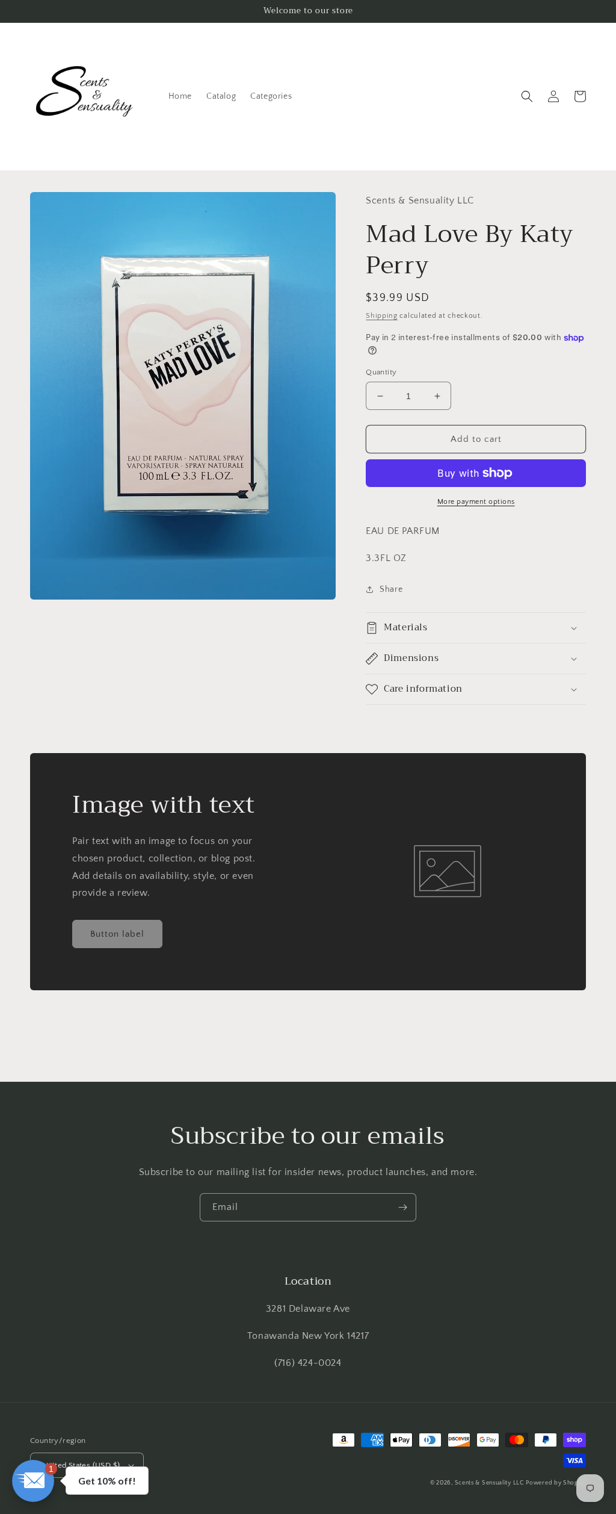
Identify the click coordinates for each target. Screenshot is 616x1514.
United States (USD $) (81, 1465)
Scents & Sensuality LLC (489, 1483)
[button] (527, 96)
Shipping (382, 316)
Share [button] (391, 589)
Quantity (381, 372)
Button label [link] (117, 934)
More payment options (476, 502)
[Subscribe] (402, 1207)
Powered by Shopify (556, 1483)
